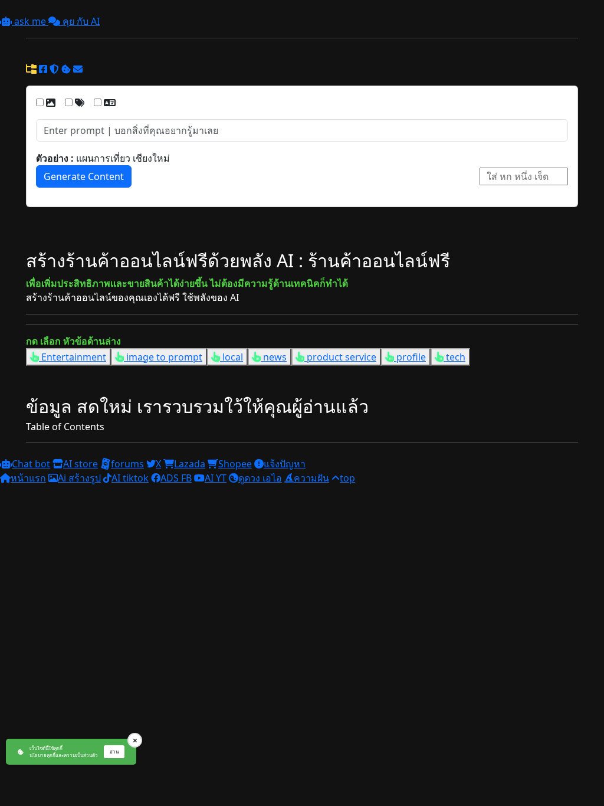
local (231, 356)
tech (454, 356)
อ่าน (114, 751)
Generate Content (84, 176)
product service (340, 356)
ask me (30, 21)
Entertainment (72, 356)
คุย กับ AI (80, 21)
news (274, 356)
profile (410, 356)
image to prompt (163, 356)
